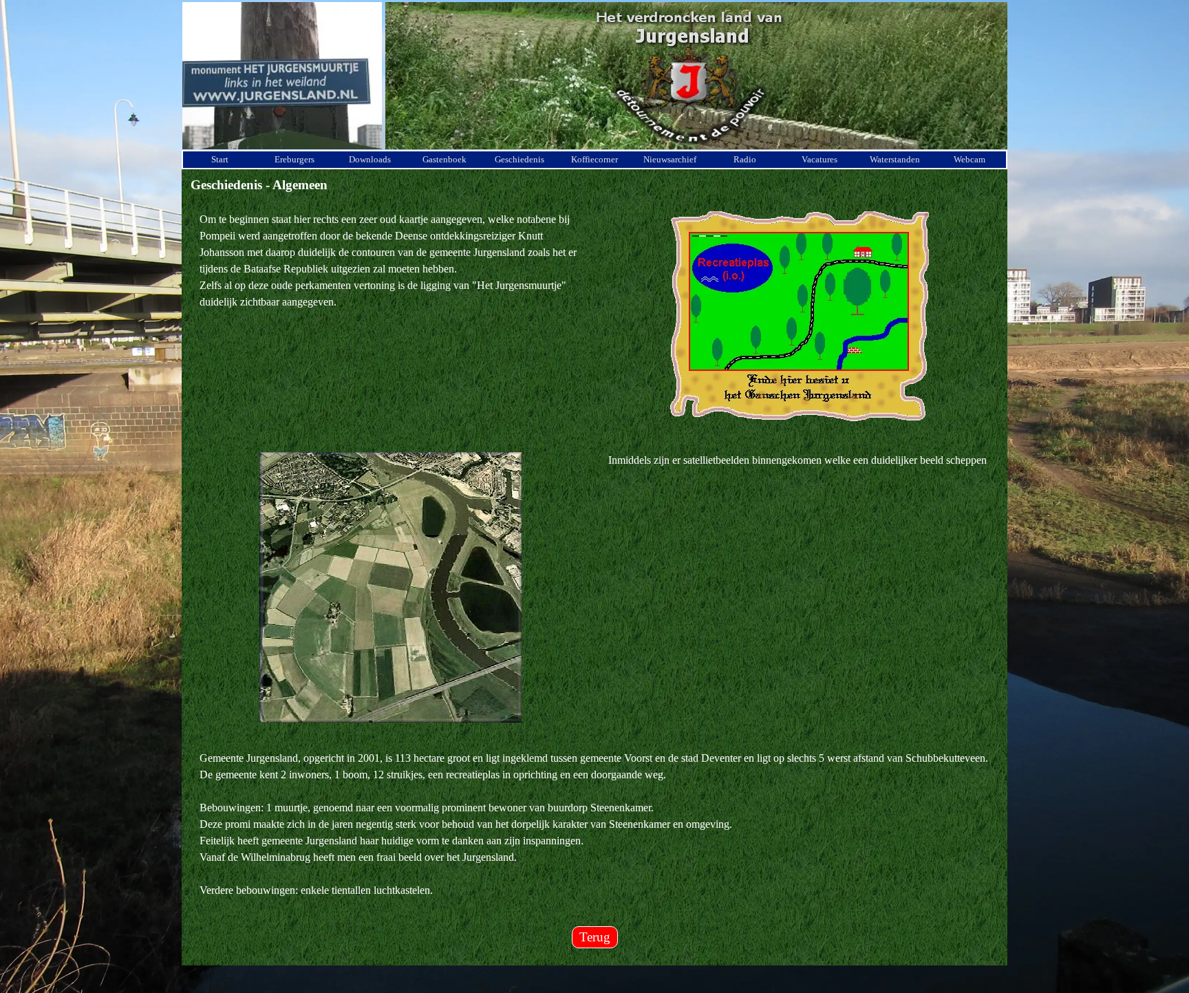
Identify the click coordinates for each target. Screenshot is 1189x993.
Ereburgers (294, 159)
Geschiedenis (519, 159)
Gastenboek (444, 159)
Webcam (969, 159)
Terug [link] (594, 937)
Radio (744, 159)
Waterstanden (895, 159)
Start (219, 159)
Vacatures (819, 159)
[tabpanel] (390, 260)
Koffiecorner (594, 159)
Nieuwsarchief (669, 159)
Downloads (370, 159)
